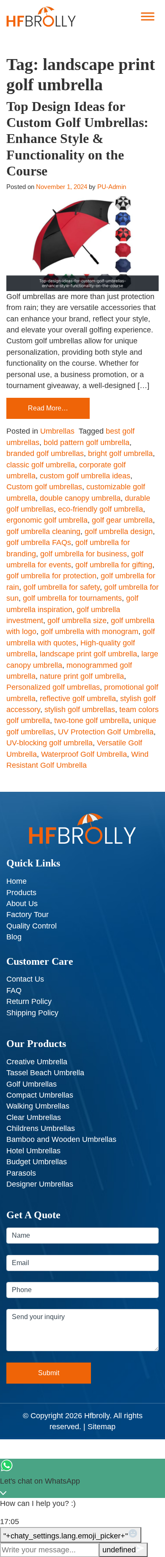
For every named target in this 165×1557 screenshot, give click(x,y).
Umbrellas (57, 431)
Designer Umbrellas (39, 1184)
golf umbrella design (119, 531)
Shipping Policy (32, 1013)
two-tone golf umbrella (91, 720)
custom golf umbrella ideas (85, 476)
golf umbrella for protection (51, 576)
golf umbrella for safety (61, 587)
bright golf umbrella (120, 453)
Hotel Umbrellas (33, 1151)
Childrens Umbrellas (40, 1128)
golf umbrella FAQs (38, 542)
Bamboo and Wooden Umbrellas (61, 1139)
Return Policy (29, 1001)
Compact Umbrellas (39, 1095)
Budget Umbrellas (36, 1162)
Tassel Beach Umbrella (45, 1073)
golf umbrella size (77, 620)
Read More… (48, 408)
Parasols (21, 1173)
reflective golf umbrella (78, 698)
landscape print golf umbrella (88, 654)
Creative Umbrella (36, 1062)
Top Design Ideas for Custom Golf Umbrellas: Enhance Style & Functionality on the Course (77, 139)
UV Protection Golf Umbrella (106, 732)
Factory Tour (27, 914)
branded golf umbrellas (45, 453)
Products (21, 892)
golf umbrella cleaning (43, 531)
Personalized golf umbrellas (53, 687)
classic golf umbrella (40, 465)
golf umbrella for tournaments (72, 598)
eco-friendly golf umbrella (100, 509)
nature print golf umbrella (82, 676)
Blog (14, 937)
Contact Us (25, 979)
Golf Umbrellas (31, 1084)
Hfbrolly (97, 1415)
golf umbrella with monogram (89, 631)
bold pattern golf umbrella (86, 442)
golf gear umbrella (122, 520)
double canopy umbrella (80, 498)
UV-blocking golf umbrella (49, 743)
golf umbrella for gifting (113, 565)
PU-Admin (111, 186)
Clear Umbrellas (33, 1117)
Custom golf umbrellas (44, 487)
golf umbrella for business (83, 554)
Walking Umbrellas (37, 1106)
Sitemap (102, 1426)
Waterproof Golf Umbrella (84, 754)
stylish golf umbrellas (79, 709)
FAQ (14, 990)
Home (16, 881)
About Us (22, 903)
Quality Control (31, 926)
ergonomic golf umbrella (47, 520)
